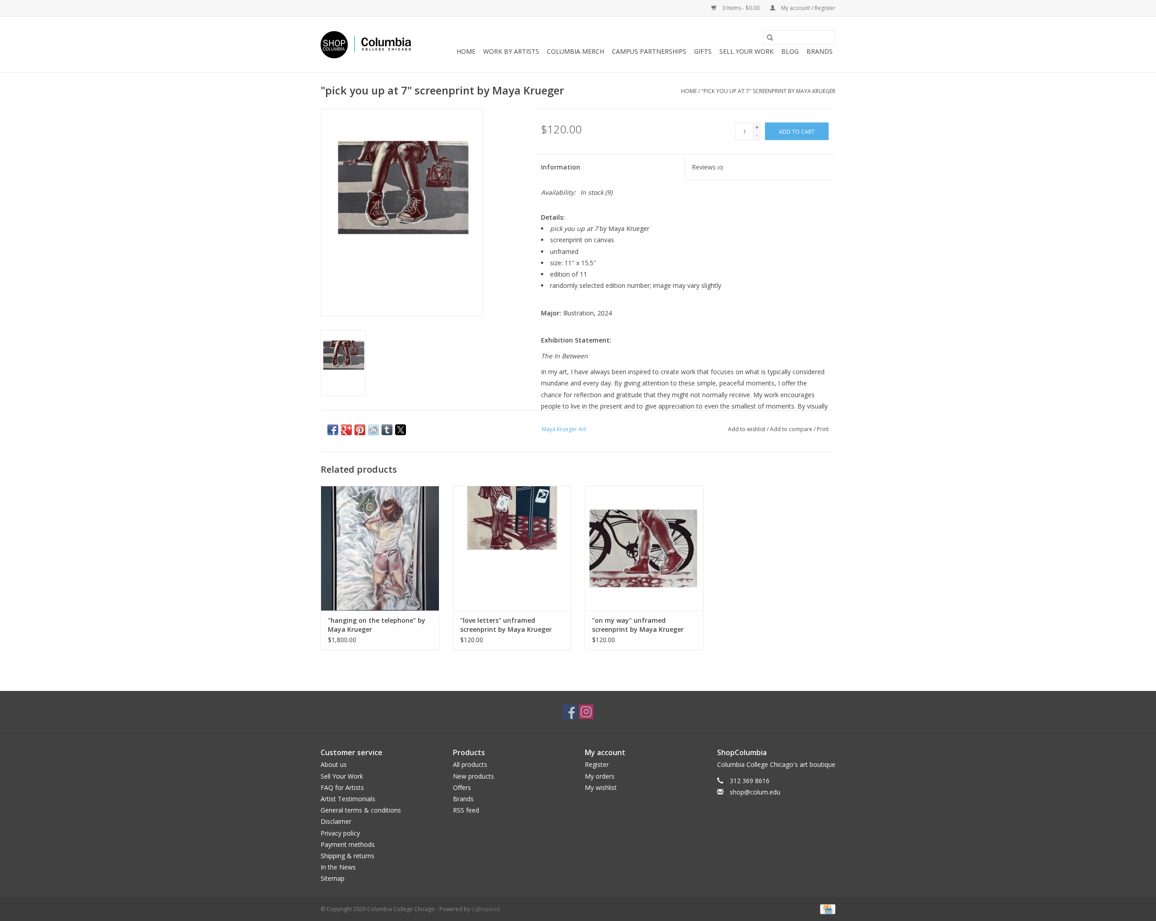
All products (470, 764)
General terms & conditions (361, 810)
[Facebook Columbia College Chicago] (570, 712)
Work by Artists (511, 51)
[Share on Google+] (346, 429)
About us (334, 764)
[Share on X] (400, 429)
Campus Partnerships (649, 51)
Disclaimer (336, 821)
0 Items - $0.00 (741, 8)
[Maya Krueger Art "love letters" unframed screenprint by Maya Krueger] (512, 548)
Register (597, 764)
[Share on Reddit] (373, 429)
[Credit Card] (826, 909)
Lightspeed (485, 909)
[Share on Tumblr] (387, 429)
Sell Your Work (746, 51)
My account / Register (807, 8)
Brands (819, 51)
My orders (600, 776)
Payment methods (348, 844)
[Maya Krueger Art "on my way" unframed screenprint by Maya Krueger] (644, 548)
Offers (462, 787)
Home (466, 51)
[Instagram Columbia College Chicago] (586, 712)
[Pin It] (359, 429)
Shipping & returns (347, 855)
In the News (338, 867)
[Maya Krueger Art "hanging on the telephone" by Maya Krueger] (380, 548)
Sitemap (333, 878)
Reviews (707, 167)
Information (560, 167)
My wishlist (601, 787)
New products (473, 776)
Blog (790, 51)
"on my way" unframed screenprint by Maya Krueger (638, 625)
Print (823, 429)
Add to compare (792, 429)
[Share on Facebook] (332, 429)
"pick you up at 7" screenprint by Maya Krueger (768, 91)
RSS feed (466, 810)
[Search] (770, 37)
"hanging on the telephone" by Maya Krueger (376, 625)
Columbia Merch (575, 51)
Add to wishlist (747, 429)
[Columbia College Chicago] (366, 44)
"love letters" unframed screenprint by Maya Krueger (506, 625)
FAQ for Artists (342, 787)
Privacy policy (340, 833)
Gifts (703, 51)
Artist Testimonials (348, 798)
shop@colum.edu (755, 792)
